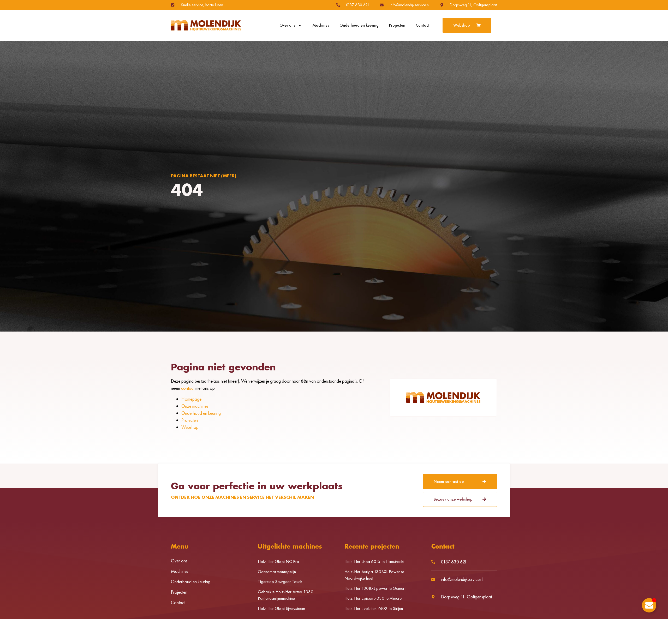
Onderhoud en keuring (359, 25)
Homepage (191, 399)
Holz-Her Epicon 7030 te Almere (373, 598)
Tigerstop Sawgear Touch (280, 581)
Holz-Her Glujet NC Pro (278, 561)
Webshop (190, 427)
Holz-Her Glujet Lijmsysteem (281, 608)
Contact (423, 25)
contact (187, 388)
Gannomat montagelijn (277, 571)
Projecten (397, 25)
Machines (320, 25)
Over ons (287, 25)
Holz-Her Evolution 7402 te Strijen (373, 608)
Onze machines (194, 406)
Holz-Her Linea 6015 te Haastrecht (374, 561)
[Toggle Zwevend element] (649, 605)
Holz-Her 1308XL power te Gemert (374, 588)
